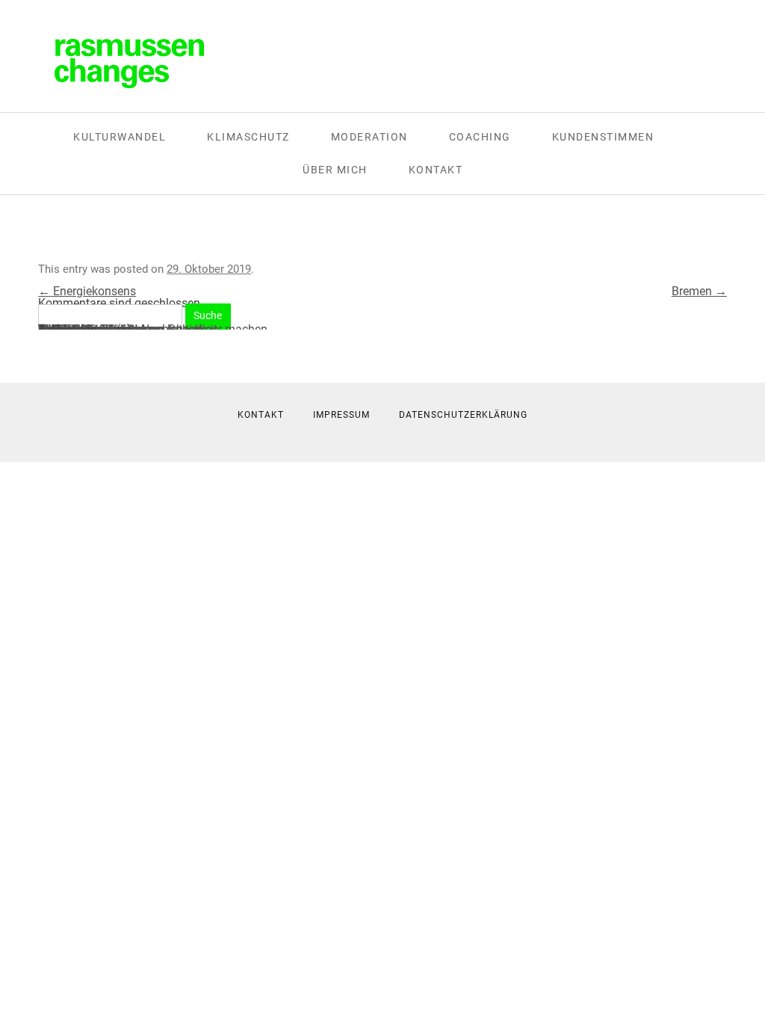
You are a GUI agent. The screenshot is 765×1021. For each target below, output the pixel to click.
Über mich (335, 170)
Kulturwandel (119, 137)
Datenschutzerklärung (463, 415)
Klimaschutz (248, 137)
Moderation (369, 137)
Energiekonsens (87, 291)
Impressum (341, 415)
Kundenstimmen (603, 137)
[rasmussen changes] (129, 63)
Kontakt (436, 170)
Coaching (480, 137)
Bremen (699, 291)
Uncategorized (76, 329)
